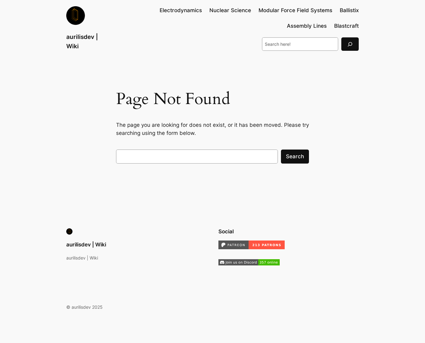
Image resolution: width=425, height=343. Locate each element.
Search (295, 156)
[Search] (350, 44)
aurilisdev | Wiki (86, 244)
